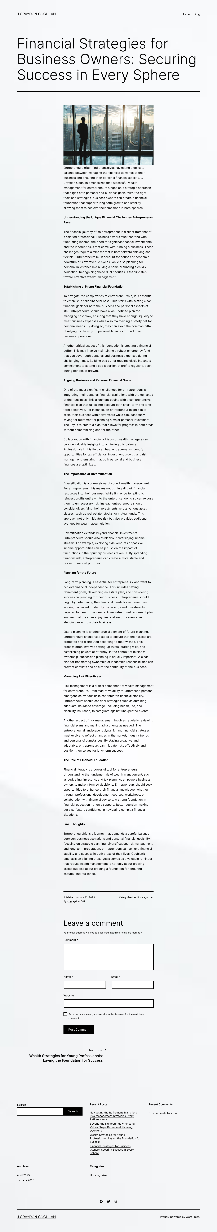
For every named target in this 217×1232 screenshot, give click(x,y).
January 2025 (25, 1180)
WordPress (192, 1216)
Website (68, 995)
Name (68, 976)
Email (115, 976)
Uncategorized (145, 897)
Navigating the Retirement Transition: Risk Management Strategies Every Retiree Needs (113, 1116)
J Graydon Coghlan (36, 14)
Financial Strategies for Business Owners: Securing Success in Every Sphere (112, 1150)
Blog (197, 14)
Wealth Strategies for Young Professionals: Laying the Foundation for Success (115, 1138)
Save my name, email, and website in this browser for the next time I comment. (106, 1016)
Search (21, 1104)
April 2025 (23, 1175)
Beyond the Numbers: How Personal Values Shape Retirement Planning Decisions (112, 1127)
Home (186, 14)
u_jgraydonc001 (76, 901)
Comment (70, 939)
